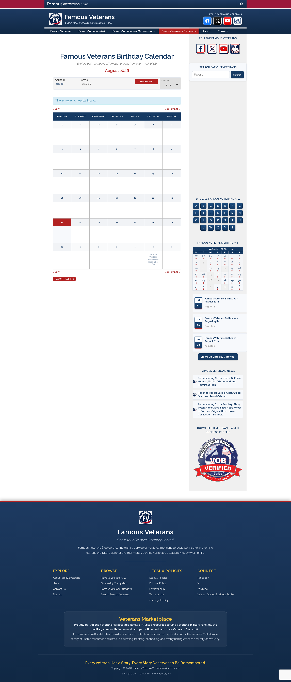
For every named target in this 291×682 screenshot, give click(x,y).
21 (224, 274)
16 (239, 268)
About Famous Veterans (66, 577)
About (207, 31)
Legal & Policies (158, 577)
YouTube (203, 588)
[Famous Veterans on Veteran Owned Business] (237, 21)
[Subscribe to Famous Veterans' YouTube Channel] (224, 52)
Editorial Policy (157, 583)
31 (225, 256)
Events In (60, 80)
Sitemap (57, 594)
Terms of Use (156, 594)
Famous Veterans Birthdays (179, 31)
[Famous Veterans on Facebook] (207, 21)
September (172, 109)
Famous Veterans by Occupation (132, 31)
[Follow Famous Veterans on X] (212, 52)
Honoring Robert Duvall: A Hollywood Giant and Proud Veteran (219, 394)
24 (196, 280)
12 (210, 268)
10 (196, 268)
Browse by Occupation (114, 583)
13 (217, 268)
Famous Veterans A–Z (92, 31)
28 (203, 256)
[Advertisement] (218, 136)
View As (165, 80)
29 (210, 256)
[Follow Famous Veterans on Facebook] (201, 52)
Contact (223, 31)
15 (232, 268)
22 (232, 274)
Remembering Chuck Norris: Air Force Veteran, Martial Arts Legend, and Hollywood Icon (219, 381)
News (56, 583)
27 (196, 256)
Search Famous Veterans (115, 594)
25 (203, 280)
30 (217, 256)
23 (239, 274)
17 (196, 274)
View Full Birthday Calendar (218, 356)
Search (85, 80)
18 (203, 274)
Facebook (203, 577)
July (56, 109)
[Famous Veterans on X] (217, 21)
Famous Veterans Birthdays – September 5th (153, 259)
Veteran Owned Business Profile (216, 594)
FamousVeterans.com (67, 4)
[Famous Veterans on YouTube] (227, 21)
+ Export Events (64, 279)
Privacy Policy (157, 588)
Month (169, 85)
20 (217, 274)
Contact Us (59, 588)
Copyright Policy (158, 600)
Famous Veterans (61, 31)
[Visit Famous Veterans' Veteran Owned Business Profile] (235, 52)
